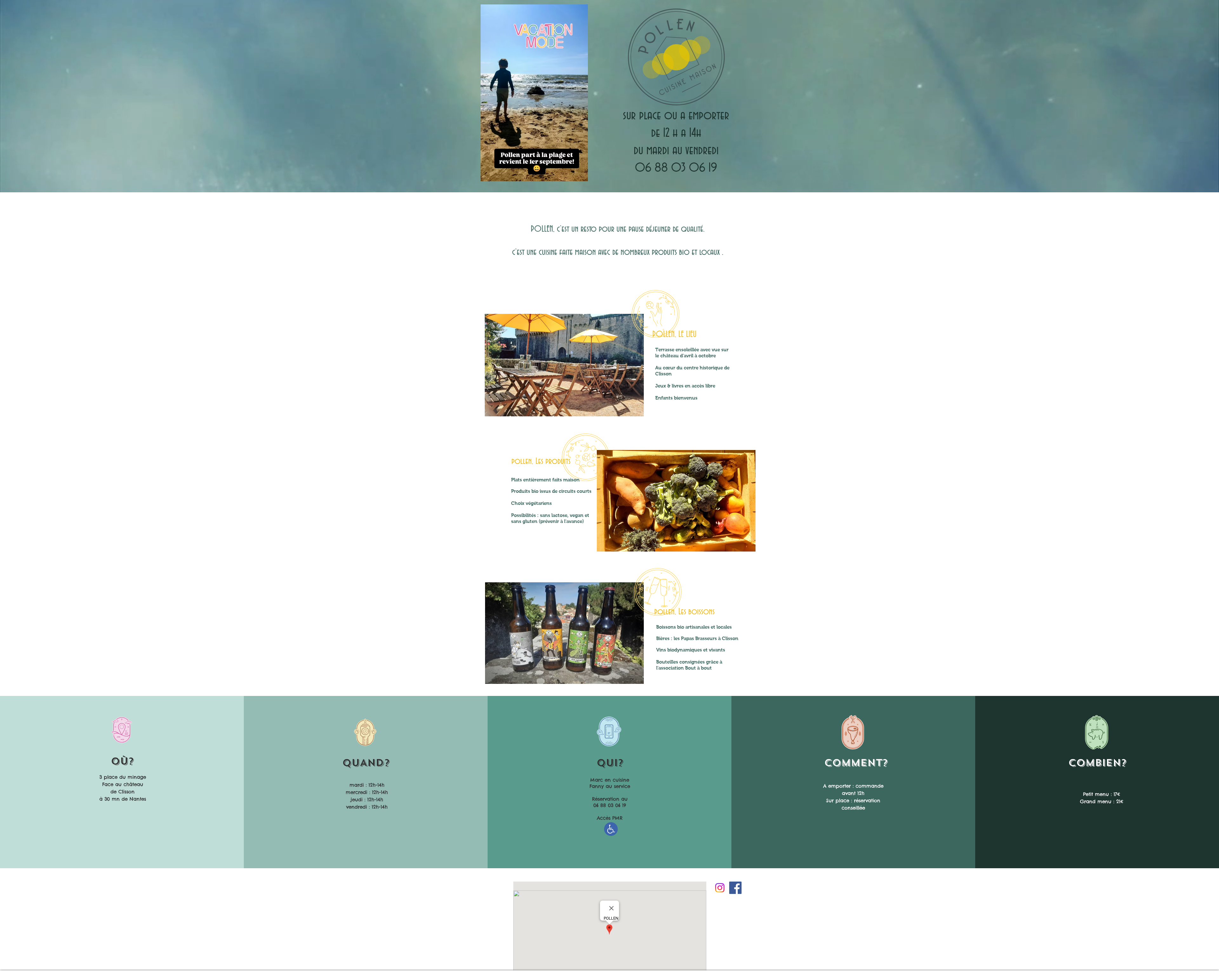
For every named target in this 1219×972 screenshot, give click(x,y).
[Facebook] (735, 888)
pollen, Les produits (540, 461)
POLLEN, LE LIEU (674, 334)
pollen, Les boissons (684, 612)
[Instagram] (720, 888)
